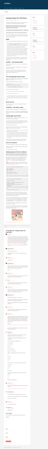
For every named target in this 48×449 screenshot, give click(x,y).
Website (7, 437)
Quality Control (10, 222)
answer (8, 35)
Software (11, 8)
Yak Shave (19, 222)
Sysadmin (13, 222)
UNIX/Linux (16, 222)
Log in (33, 18)
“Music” (23, 8)
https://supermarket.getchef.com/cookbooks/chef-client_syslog (16, 388)
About (8, 8)
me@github (34, 35)
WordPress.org (35, 58)
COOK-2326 (10, 160)
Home (5, 8)
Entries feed (34, 20)
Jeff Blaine (7, 3)
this (19, 109)
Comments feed (35, 21)
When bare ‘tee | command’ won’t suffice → (24, 225)
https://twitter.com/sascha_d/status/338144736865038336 (16, 244)
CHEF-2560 (26, 117)
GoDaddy (20, 447)
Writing (20, 8)
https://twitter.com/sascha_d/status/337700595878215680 (18, 245)
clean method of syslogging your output (11, 164)
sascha (9, 234)
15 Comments (17, 20)
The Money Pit (16, 8)
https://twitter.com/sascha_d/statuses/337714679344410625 (16, 243)
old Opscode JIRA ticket (19, 79)
